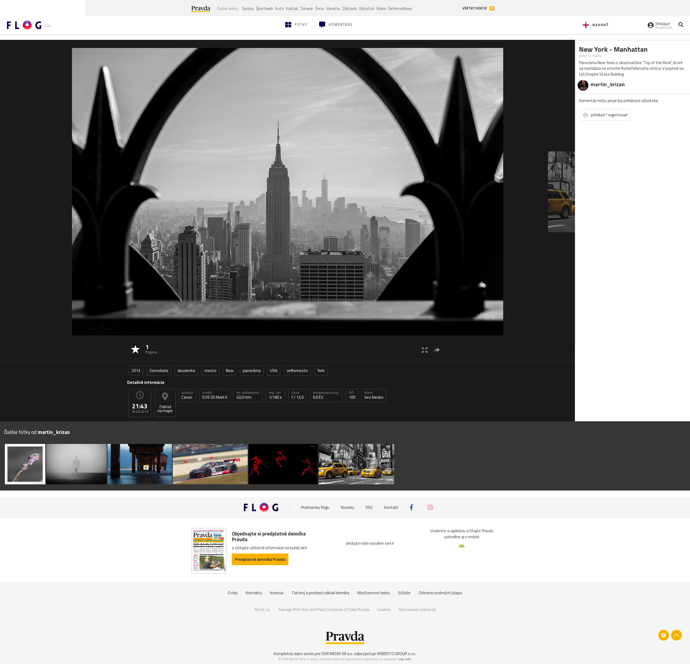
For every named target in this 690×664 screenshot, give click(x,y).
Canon (187, 395)
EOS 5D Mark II (214, 395)
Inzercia (276, 593)
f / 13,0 (297, 395)
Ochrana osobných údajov (440, 593)
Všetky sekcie (475, 8)
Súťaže (404, 593)
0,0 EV (326, 395)
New (229, 370)
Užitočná (366, 8)
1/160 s (275, 395)
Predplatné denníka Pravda (260, 559)
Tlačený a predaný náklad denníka (320, 593)
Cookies (384, 609)
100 (352, 395)
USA (273, 370)
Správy (248, 8)
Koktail (292, 8)
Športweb (264, 8)
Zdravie (306, 8)
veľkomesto (297, 370)
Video (381, 8)
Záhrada (349, 8)
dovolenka (186, 370)
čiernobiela (159, 370)
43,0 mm (247, 395)
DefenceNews (400, 8)
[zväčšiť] (424, 350)
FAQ (369, 507)
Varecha (333, 8)
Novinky (347, 507)
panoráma (252, 370)
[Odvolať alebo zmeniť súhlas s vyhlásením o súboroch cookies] (663, 635)
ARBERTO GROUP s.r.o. (396, 654)
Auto (279, 8)
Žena (319, 8)
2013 (136, 370)
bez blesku (374, 395)
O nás (233, 593)
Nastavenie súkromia (417, 609)
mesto (210, 370)
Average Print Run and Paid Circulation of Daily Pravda (323, 609)
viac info (405, 659)
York (321, 370)
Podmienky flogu (315, 507)
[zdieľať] (437, 350)
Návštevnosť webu (373, 593)
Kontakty (254, 593)
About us (262, 609)
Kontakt (391, 507)
